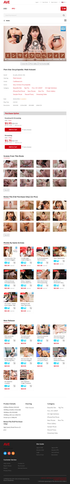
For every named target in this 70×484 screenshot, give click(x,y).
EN (64, 2)
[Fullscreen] (64, 59)
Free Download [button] (43, 63)
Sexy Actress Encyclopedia (21, 85)
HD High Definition (51, 88)
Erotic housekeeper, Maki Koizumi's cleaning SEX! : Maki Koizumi (42, 259)
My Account (21, 466)
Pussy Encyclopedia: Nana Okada (42, 337)
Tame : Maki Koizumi (59, 258)
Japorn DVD (39, 447)
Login (36, 2)
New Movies (32, 91)
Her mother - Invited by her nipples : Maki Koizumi (10, 304)
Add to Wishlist (27, 129)
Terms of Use (40, 455)
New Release (9, 320)
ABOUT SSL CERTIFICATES (8, 448)
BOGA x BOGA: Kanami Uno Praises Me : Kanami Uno (59, 359)
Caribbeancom (17, 81)
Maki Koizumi (17, 78)
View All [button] (6, 190)
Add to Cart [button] (13, 130)
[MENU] (65, 20)
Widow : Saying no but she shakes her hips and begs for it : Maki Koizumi (26, 282)
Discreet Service (22, 468)
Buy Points (45, 2)
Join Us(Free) (55, 452)
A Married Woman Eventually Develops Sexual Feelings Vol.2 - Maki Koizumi (10, 282)
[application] (35, 43)
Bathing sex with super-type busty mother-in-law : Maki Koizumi (26, 304)
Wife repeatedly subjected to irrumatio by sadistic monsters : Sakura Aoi (10, 337)
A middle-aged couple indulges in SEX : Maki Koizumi (26, 259)
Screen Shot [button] (24, 63)
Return (5, 468)
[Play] (35, 43)
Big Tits (26, 88)
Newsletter (54, 455)
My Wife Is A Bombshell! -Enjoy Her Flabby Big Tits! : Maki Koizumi (59, 282)
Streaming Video (41, 94)
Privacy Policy (7, 470)
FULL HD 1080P (37, 88)
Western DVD (40, 450)
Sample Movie (17, 94)
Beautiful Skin (17, 88)
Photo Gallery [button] (33, 63)
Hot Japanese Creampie (8, 382)
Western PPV (55, 450)
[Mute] (61, 59)
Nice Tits (41, 91)
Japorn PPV (54, 447)
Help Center (54, 2)
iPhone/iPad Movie (19, 91)
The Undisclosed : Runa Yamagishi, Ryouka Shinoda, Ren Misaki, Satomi (26, 337)
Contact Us (21, 463)
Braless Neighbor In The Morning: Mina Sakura (10, 359)
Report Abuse (7, 466)
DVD (5, 9)
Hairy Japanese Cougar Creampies (26, 382)
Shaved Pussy (29, 94)
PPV (13, 9)
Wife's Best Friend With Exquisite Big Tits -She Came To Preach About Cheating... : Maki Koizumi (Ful (42, 282)
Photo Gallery (51, 91)
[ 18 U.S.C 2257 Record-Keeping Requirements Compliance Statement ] (53, 478)
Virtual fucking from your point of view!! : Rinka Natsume (42, 359)
